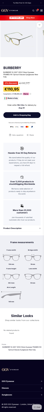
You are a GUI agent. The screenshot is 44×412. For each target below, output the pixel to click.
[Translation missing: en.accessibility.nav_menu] (41, 10)
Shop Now (30, 18)
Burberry (12, 68)
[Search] (33, 10)
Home (4, 344)
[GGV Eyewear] (9, 10)
